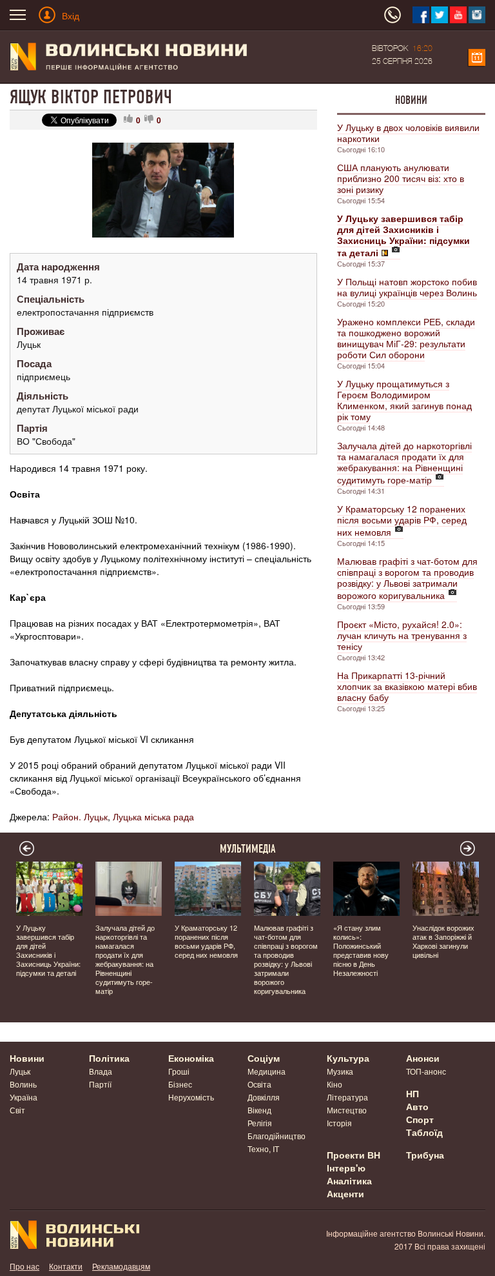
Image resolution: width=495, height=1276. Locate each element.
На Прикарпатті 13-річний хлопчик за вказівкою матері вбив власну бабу (407, 686)
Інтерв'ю (346, 1167)
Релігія (260, 1122)
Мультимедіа (248, 849)
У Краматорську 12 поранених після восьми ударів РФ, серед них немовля (402, 520)
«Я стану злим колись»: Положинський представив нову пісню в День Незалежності (361, 950)
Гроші (178, 1071)
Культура (348, 1057)
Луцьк (20, 1071)
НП (412, 1093)
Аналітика (349, 1180)
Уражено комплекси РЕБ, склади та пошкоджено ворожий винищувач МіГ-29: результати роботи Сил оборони (406, 338)
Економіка (191, 1057)
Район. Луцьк (80, 816)
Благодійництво (277, 1135)
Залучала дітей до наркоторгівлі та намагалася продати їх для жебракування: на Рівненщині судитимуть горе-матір (404, 462)
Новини (411, 100)
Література (347, 1096)
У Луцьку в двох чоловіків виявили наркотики (408, 133)
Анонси (423, 1057)
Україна (23, 1096)
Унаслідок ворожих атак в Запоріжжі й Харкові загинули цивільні (443, 941)
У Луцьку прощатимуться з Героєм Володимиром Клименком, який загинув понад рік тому (404, 400)
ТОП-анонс (426, 1071)
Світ (17, 1109)
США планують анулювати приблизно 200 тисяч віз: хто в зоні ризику (400, 178)
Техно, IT (263, 1148)
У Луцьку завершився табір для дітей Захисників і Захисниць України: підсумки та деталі (48, 950)
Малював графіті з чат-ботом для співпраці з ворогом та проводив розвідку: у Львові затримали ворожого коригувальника (407, 578)
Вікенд (259, 1109)
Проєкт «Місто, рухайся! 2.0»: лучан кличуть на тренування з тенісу (402, 635)
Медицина (267, 1071)
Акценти (345, 1193)
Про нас (24, 1266)
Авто (417, 1106)
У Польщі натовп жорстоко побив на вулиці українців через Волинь (407, 287)
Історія (339, 1122)
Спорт (420, 1119)
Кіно (334, 1084)
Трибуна (425, 1154)
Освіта (259, 1084)
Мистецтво (347, 1109)
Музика (340, 1071)
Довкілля (264, 1096)
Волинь (23, 1084)
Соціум (264, 1057)
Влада (100, 1071)
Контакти (65, 1266)
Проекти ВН (353, 1154)
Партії (100, 1084)
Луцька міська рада (153, 816)
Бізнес (180, 1084)
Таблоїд (424, 1132)
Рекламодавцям (121, 1266)
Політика (109, 1057)
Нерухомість (191, 1096)
